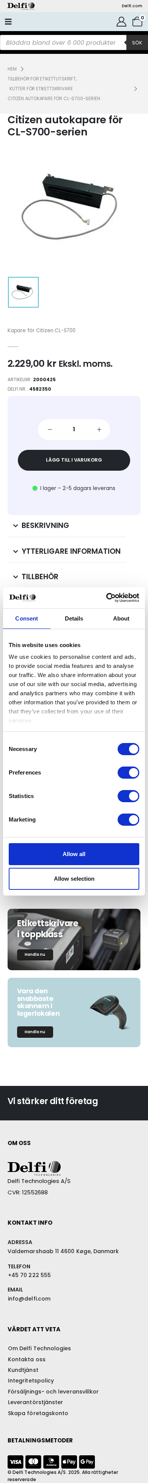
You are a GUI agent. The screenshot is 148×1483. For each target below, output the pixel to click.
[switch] (128, 773)
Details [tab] (74, 618)
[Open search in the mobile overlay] (74, 42)
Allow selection (74, 878)
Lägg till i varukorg (74, 459)
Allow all (74, 854)
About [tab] (121, 618)
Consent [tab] (26, 618)
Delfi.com (132, 6)
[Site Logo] (21, 6)
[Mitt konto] (122, 22)
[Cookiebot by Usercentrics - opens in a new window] (106, 598)
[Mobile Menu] (8, 21)
